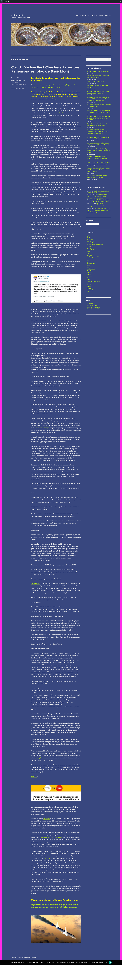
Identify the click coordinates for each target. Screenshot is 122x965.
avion (12, 82)
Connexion (90, 303)
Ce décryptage (35, 583)
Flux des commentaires (93, 307)
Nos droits (91, 15)
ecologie (89, 255)
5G (88, 236)
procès (89, 286)
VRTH (88, 291)
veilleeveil (17, 15)
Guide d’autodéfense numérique (95, 81)
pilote (19, 86)
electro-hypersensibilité (93, 257)
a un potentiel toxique (42, 428)
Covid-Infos (80, 15)
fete (88, 260)
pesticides (90, 283)
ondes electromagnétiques (94, 281)
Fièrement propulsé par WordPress (27, 957)
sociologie (90, 288)
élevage (89, 258)
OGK (88, 278)
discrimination (91, 250)
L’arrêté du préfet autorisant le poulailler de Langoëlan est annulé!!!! (97, 205)
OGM (88, 279)
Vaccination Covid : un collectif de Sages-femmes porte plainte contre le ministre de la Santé (98, 150)
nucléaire (89, 274)
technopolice (90, 290)
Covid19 (89, 248)
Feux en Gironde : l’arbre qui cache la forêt (98, 71)
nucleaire (89, 272)
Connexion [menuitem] (6, 1)
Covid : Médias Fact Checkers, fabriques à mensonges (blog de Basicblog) (45, 69)
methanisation (91, 269)
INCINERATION (91, 264)
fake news (22, 84)
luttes (19, 80)
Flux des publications (92, 305)
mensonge (14, 86)
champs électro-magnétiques (95, 244)
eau (88, 253)
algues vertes (90, 241)
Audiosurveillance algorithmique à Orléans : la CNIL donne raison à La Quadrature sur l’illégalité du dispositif (98, 169)
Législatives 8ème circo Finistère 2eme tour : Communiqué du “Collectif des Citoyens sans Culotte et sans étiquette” (99, 118)
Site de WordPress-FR (93, 309)
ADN (88, 237)
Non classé (90, 271)
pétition (42, 758)
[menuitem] (1, 1)
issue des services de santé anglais (51, 837)
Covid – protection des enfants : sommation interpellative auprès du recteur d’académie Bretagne (99, 210)
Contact (108, 15)
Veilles (101, 15)
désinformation (15, 84)
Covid (16, 82)
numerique (90, 276)
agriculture (90, 239)
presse (23, 80)
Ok (110, 962)
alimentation (90, 243)
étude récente (48, 858)
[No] (120, 962)
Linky (88, 265)
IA (87, 262)
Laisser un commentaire (17, 88)
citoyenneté (14, 80)
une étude (46, 819)
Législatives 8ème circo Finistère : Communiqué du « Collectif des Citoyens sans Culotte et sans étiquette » (97, 131)
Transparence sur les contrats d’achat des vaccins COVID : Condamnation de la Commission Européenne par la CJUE (98, 98)
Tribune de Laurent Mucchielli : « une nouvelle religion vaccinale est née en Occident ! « (97, 196)
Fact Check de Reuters (66, 113)
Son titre (34, 776)
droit (88, 251)
